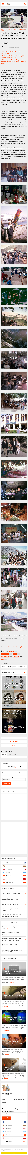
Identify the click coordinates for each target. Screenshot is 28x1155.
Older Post (14, 741)
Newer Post (14, 738)
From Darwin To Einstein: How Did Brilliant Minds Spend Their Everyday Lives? (13, 685)
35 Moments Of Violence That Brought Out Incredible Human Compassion (13, 56)
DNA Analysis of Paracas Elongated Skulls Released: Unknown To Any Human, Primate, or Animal (13, 61)
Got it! (14, 1153)
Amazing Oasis (20, 647)
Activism (2, 30)
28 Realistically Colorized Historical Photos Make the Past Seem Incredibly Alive (14, 699)
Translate (18, 768)
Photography (15, 29)
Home (2, 29)
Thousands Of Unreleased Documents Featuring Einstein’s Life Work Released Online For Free (13, 713)
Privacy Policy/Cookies (19, 1099)
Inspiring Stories (8, 29)
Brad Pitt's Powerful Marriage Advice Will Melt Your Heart (13, 1044)
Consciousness (22, 29)
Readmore (12, 982)
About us (4, 1102)
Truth (7, 30)
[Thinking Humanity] (8, 4)
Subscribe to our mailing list (8, 777)
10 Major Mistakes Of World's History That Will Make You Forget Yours (14, 727)
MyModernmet (10, 647)
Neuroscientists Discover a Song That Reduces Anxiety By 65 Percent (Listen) (13, 1020)
